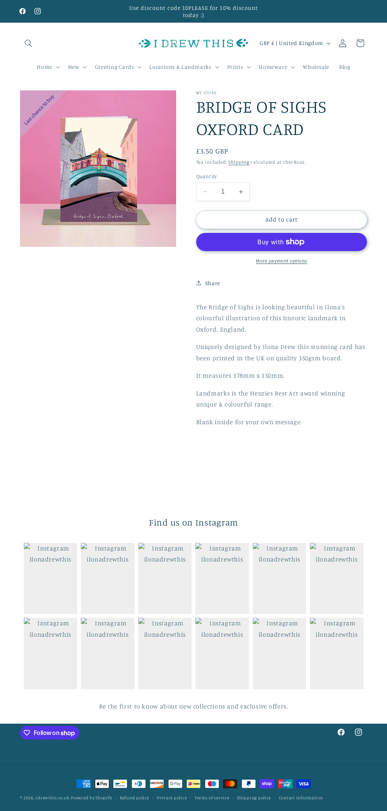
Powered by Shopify (91, 797)
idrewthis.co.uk (52, 797)
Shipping (238, 162)
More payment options (281, 261)
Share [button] (212, 283)
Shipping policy (254, 797)
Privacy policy (172, 797)
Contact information (301, 797)
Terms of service (212, 797)
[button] (28, 43)
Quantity (206, 176)
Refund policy (134, 797)
